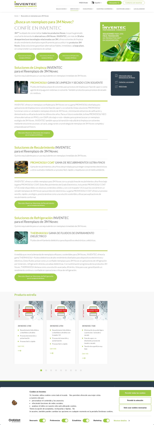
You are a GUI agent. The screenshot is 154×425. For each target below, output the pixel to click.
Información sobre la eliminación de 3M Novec (127, 76)
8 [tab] (76, 370)
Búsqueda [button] (113, 3)
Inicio (16, 16)
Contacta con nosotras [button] (133, 3)
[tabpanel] (29, 332)
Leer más (21, 346)
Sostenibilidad (123, 9)
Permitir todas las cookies (135, 393)
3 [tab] (51, 370)
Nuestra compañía (104, 9)
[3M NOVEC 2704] (61, 310)
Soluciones (61, 9)
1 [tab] (41, 370)
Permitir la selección (135, 400)
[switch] (65, 420)
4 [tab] (56, 370)
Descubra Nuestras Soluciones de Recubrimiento (36, 204)
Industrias (87, 9)
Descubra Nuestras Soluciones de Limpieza (34, 134)
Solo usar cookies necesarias (135, 408)
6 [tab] (66, 370)
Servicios (74, 9)
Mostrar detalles (120, 421)
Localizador (139, 9)
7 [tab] (71, 370)
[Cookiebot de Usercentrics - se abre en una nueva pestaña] (14, 420)
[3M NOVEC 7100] (93, 310)
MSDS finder (83, 3)
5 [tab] (61, 370)
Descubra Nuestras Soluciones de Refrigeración (35, 277)
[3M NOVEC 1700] (28, 310)
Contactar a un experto (126, 82)
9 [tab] (81, 370)
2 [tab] (46, 370)
